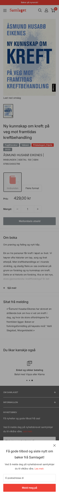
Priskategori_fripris (42, 145)
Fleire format (32, 188)
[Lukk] (54, 445)
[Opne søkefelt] (40, 10)
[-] (17, 209)
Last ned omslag (12, 97)
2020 (7, 149)
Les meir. (39, 468)
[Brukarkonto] (46, 10)
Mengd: (7, 209)
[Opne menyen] (5, 10)
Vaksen (25, 145)
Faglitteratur (11, 145)
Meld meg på (29, 487)
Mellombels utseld (29, 221)
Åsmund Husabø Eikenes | (23, 155)
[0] (53, 10)
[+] (37, 209)
